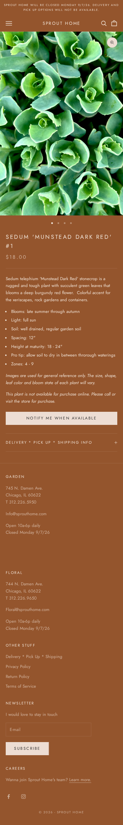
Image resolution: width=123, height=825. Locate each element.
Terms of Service (21, 686)
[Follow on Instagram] (23, 796)
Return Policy (17, 676)
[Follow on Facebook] (8, 796)
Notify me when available (61, 418)
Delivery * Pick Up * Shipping (34, 656)
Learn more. (80, 780)
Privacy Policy (18, 666)
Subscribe (27, 748)
